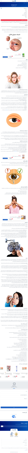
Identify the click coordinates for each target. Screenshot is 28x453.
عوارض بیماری (25, 13)
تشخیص (26, 16)
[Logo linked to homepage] (14, 1)
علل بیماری (25, 12)
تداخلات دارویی (25, 440)
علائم (26, 11)
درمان (26, 17)
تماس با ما (26, 445)
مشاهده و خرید (5, 158)
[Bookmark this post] (1, 8)
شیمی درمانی (15, 151)
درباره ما (26, 443)
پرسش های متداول (25, 442)
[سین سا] (14, 429)
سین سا (26, 439)
